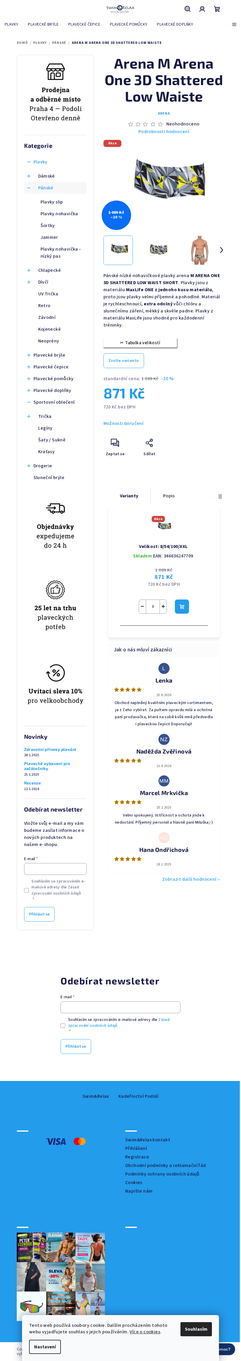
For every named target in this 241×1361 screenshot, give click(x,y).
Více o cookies (143, 1332)
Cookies (133, 1182)
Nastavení (43, 1347)
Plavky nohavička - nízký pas (61, 252)
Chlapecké (49, 270)
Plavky (41, 162)
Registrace (137, 1157)
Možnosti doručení (123, 423)
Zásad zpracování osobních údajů (56, 890)
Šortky (48, 225)
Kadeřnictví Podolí (138, 1096)
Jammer (49, 237)
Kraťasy (46, 451)
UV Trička (48, 294)
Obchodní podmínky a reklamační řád (165, 1165)
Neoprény (48, 341)
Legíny (45, 428)
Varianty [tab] (129, 496)
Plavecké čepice (51, 367)
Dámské (46, 176)
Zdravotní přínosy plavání (50, 749)
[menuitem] (11, 24)
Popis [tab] (169, 496)
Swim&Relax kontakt (147, 1140)
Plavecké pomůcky (54, 378)
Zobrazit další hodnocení (189, 879)
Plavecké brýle (50, 355)
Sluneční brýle (49, 477)
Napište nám (139, 1191)
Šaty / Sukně (52, 440)
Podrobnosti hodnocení (163, 131)
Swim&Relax (96, 1096)
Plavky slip (52, 202)
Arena (164, 113)
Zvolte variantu (123, 361)
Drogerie (43, 466)
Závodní (47, 317)
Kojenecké (49, 329)
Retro (44, 305)
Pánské (45, 188)
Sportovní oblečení (54, 402)
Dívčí (43, 282)
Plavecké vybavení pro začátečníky (47, 766)
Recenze (32, 783)
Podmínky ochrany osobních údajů (162, 1174)
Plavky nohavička (59, 214)
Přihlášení (136, 1148)
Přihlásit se (39, 914)
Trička (45, 416)
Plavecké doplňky (52, 390)
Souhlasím (194, 1329)
